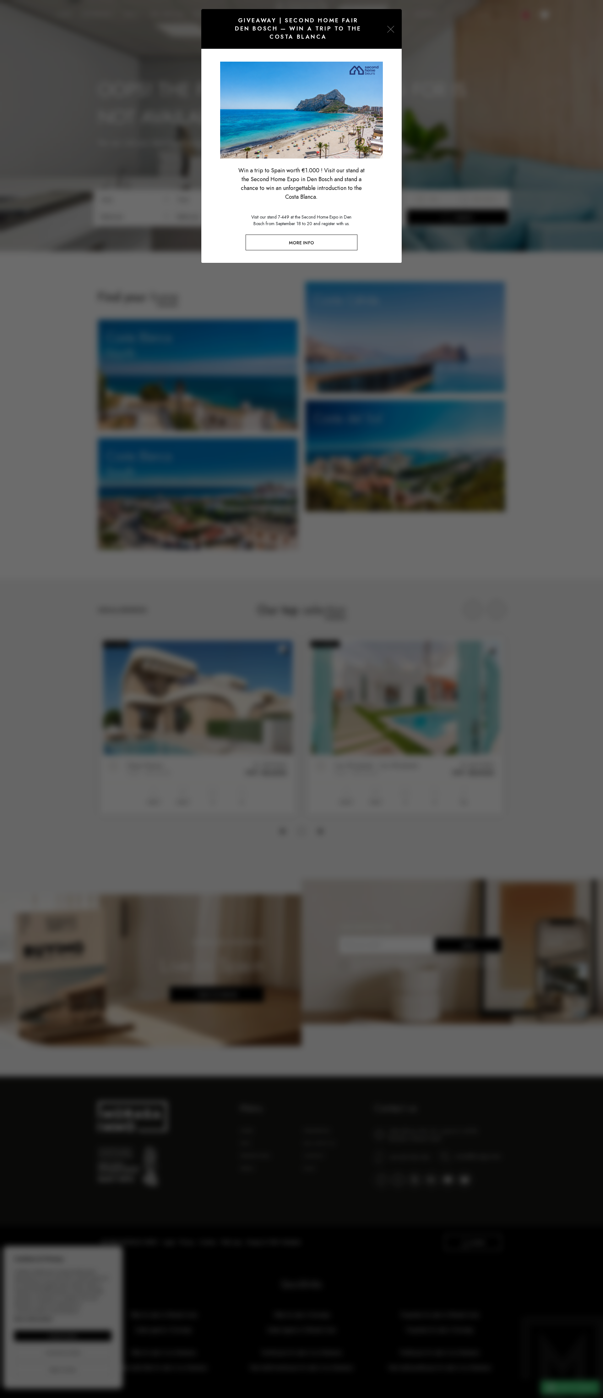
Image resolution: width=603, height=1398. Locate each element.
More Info (301, 243)
